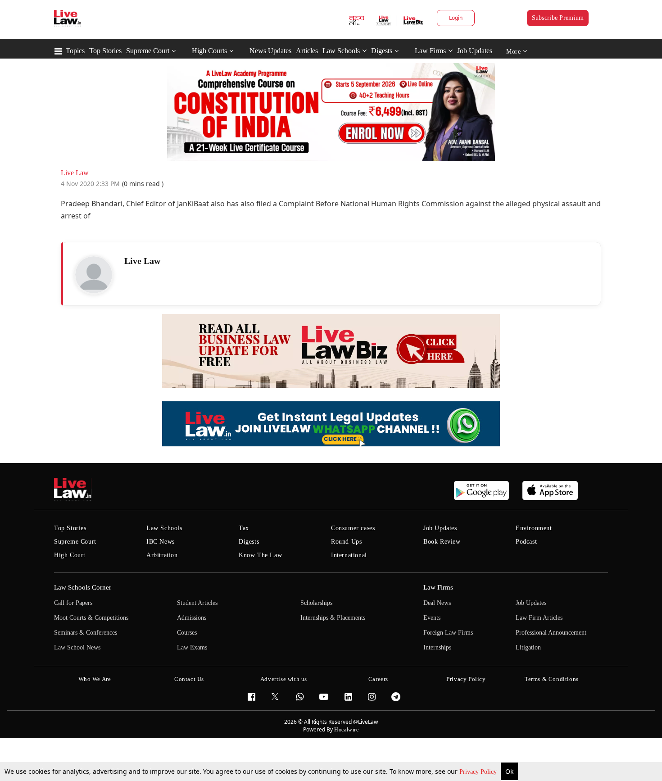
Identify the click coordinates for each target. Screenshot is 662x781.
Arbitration (162, 555)
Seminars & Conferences (85, 632)
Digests (381, 50)
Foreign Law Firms (448, 632)
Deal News (437, 602)
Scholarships (316, 602)
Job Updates (474, 50)
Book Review (442, 541)
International (349, 555)
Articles (307, 50)
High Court (70, 555)
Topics (75, 50)
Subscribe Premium (558, 17)
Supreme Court (147, 50)
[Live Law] (93, 274)
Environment (534, 528)
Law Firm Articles (539, 617)
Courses (187, 632)
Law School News (77, 647)
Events (431, 617)
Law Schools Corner (82, 587)
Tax (244, 528)
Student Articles (197, 602)
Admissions (191, 617)
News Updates (270, 50)
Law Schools (341, 50)
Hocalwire (346, 730)
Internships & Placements (332, 617)
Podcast (526, 541)
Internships (437, 647)
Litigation (528, 647)
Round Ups (346, 541)
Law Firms (430, 50)
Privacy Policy (479, 771)
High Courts (209, 50)
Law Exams (192, 647)
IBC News (160, 541)
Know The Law (260, 555)
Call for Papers (73, 602)
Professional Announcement (551, 632)
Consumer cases (353, 528)
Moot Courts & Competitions (91, 617)
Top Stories (105, 50)
